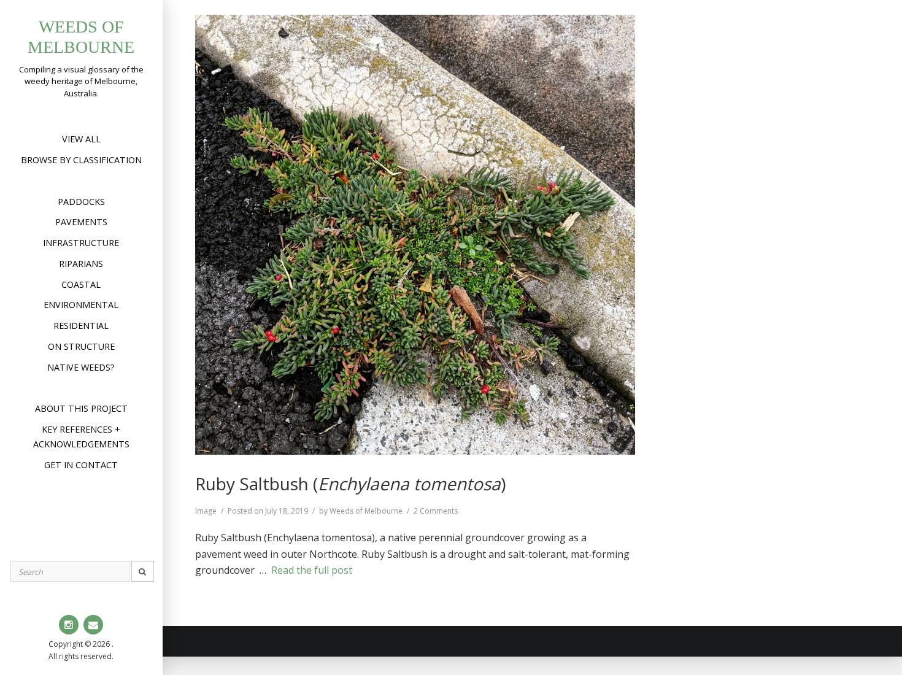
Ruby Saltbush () (350, 483)
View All (81, 139)
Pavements (81, 222)
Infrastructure (81, 243)
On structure (81, 346)
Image (206, 511)
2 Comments (436, 511)
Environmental (81, 304)
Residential (81, 325)
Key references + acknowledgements (81, 436)
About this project (81, 408)
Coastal (81, 284)
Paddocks (81, 201)
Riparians (81, 263)
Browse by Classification (81, 160)
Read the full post (311, 570)
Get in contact (81, 465)
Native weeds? (81, 367)
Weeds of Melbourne (366, 511)
